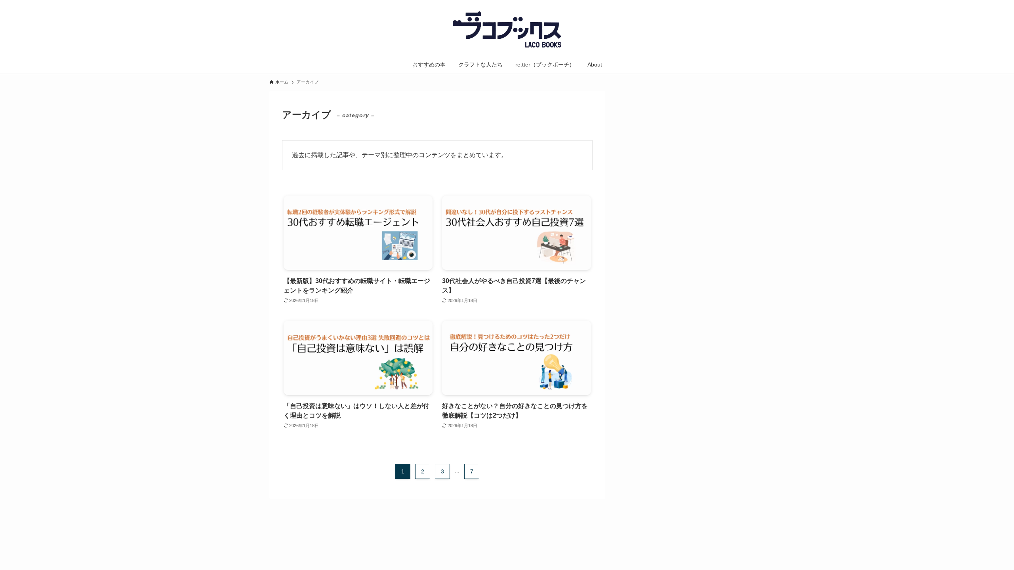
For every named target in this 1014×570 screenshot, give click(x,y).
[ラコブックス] (507, 29)
